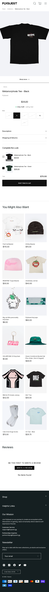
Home (3, 9)
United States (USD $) (9, 571)
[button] (34, 3)
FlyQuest (9, 576)
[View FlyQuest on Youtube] (25, 565)
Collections (10, 9)
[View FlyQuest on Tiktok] (9, 565)
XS (9, 115)
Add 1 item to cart (24, 183)
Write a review (24, 468)
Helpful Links (8, 506)
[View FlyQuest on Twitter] (19, 565)
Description (24, 131)
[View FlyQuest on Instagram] (4, 565)
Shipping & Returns (24, 138)
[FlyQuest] (9, 3)
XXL (24, 122)
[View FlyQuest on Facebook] (14, 565)
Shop (4, 497)
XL (40, 115)
